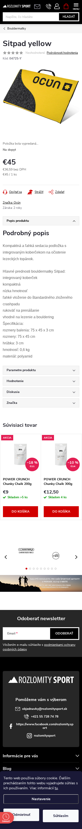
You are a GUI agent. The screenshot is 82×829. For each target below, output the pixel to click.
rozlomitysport (44, 735)
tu (56, 788)
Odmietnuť (21, 814)
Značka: (11, 203)
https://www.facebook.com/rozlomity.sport (44, 726)
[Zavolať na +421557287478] (48, 6)
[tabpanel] (20, 477)
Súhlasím (60, 815)
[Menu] (76, 6)
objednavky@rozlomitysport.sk (44, 709)
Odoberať (64, 633)
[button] (26, 569)
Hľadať (69, 17)
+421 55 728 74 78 (44, 716)
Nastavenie (41, 799)
